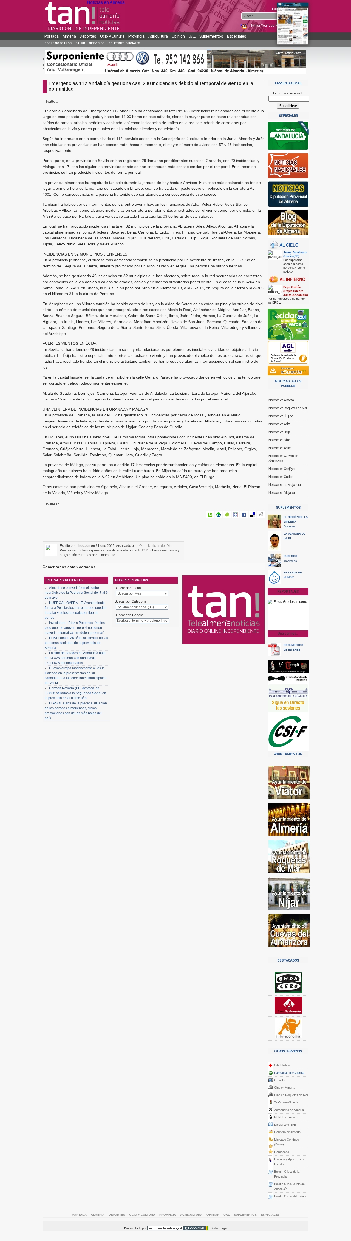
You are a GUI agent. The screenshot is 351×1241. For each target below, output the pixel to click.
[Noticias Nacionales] (288, 167)
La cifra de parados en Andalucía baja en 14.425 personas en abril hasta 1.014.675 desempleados (75, 658)
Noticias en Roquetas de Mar (287, 408)
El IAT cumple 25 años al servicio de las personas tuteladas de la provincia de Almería (76, 642)
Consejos (296, 522)
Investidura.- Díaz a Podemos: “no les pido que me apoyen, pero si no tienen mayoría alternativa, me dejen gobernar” (75, 627)
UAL (192, 36)
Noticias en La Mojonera (284, 485)
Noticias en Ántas (279, 448)
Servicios (96, 43)
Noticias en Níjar (279, 440)
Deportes (88, 36)
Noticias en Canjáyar (281, 469)
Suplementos (211, 36)
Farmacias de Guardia (289, 1072)
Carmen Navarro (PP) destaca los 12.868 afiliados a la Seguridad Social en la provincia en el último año (75, 693)
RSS (244, 25)
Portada (51, 36)
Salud (80, 43)
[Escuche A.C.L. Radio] (288, 352)
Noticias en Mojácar (281, 493)
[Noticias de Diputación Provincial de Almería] (288, 195)
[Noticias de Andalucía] (288, 137)
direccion (83, 545)
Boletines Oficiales (124, 43)
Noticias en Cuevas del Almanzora (283, 458)
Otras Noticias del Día (155, 545)
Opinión (178, 36)
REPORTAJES (288, 591)
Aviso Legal (219, 1228)
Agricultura (158, 36)
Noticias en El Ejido (280, 416)
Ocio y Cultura (112, 36)
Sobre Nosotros (58, 43)
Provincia (136, 36)
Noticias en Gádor (280, 477)
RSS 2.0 (144, 550)
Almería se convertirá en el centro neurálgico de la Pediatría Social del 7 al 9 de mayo (76, 592)
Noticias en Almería (106, 2)
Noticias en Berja (279, 432)
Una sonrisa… (288, 633)
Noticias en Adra (279, 424)
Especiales (236, 36)
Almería (69, 36)
